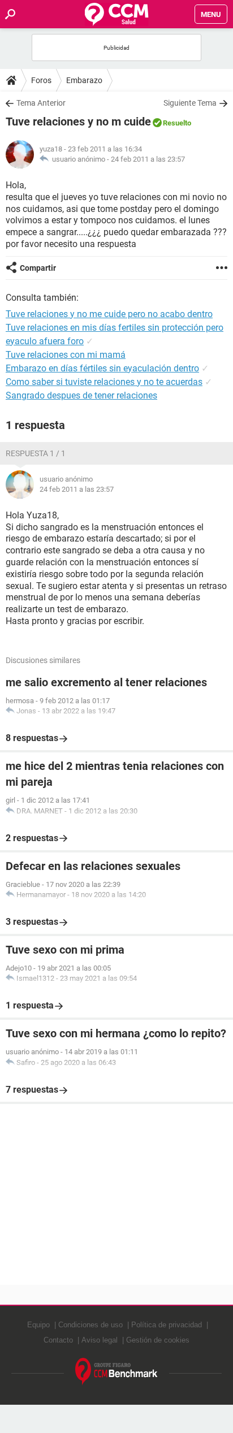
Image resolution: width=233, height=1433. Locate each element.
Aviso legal (99, 1340)
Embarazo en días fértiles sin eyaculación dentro (102, 368)
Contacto (58, 1340)
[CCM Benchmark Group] (116, 1372)
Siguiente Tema (190, 102)
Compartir (38, 267)
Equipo (38, 1325)
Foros (41, 80)
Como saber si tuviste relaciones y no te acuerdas (104, 381)
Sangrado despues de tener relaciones (81, 395)
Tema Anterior (41, 102)
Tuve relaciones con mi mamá (66, 354)
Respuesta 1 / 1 (36, 453)
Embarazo (84, 80)
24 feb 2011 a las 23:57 (148, 159)
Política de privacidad (166, 1325)
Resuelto (177, 123)
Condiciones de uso (90, 1325)
